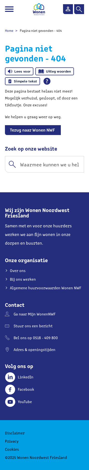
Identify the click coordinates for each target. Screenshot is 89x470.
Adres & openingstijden (34, 349)
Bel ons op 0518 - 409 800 (36, 337)
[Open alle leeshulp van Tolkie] (47, 81)
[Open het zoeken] (79, 9)
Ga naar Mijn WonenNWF (35, 313)
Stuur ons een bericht (33, 325)
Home (9, 30)
